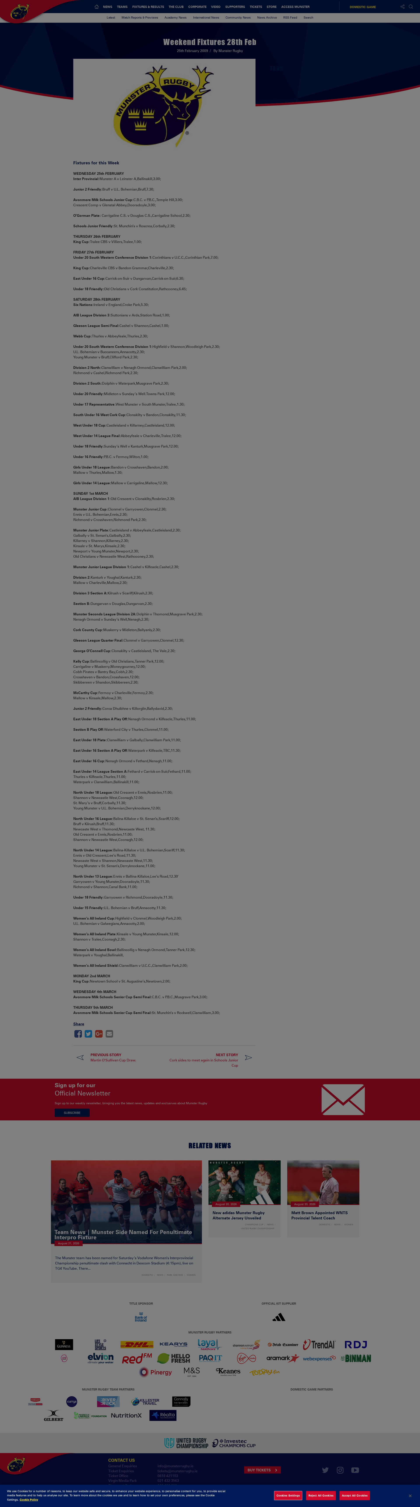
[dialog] (210, 1496)
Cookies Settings (288, 1495)
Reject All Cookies (320, 1495)
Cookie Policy (29, 1499)
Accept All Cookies (355, 1495)
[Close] (410, 1496)
